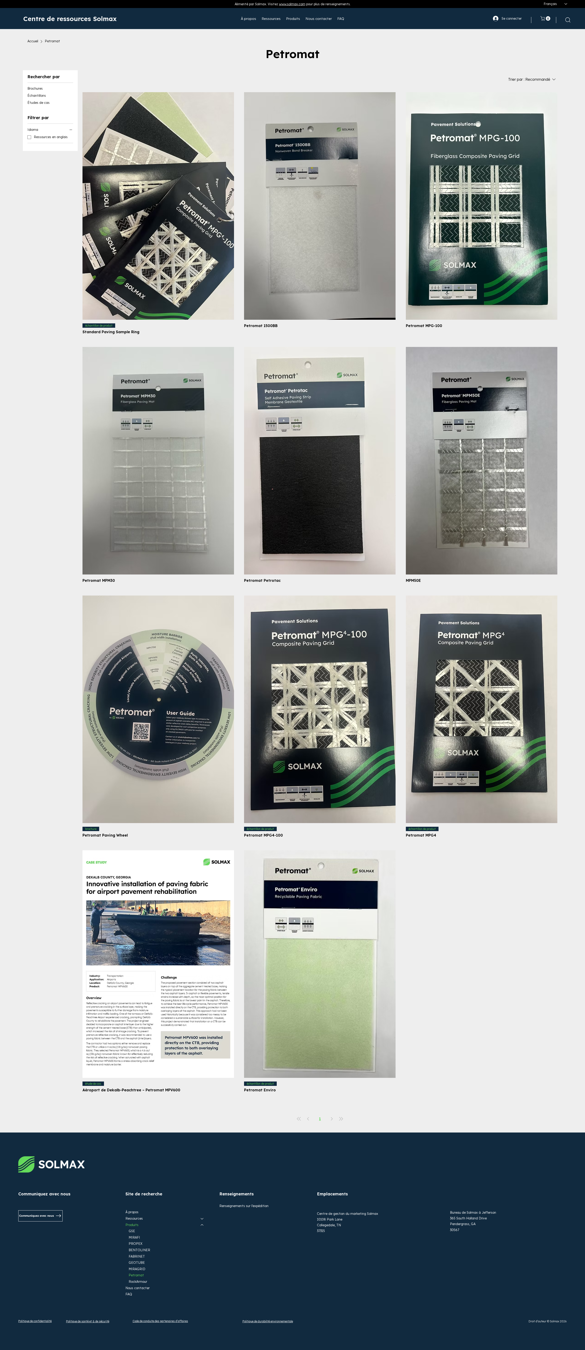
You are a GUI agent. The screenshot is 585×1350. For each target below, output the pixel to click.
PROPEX (135, 1244)
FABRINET (137, 1256)
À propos (131, 1212)
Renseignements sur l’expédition (244, 1206)
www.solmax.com (292, 4)
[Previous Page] (308, 1118)
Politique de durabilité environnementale (267, 1321)
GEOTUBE (137, 1263)
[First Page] (299, 1118)
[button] (545, 18)
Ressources (134, 1218)
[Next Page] (332, 1118)
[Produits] (202, 1225)
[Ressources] (202, 1219)
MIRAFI (134, 1237)
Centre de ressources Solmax (70, 19)
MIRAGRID (137, 1269)
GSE (132, 1231)
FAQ (128, 1294)
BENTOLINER (139, 1250)
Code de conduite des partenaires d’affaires (160, 1321)
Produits (131, 1225)
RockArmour (138, 1282)
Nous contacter (137, 1288)
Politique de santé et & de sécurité (87, 1321)
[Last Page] (341, 1118)
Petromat (136, 1275)
